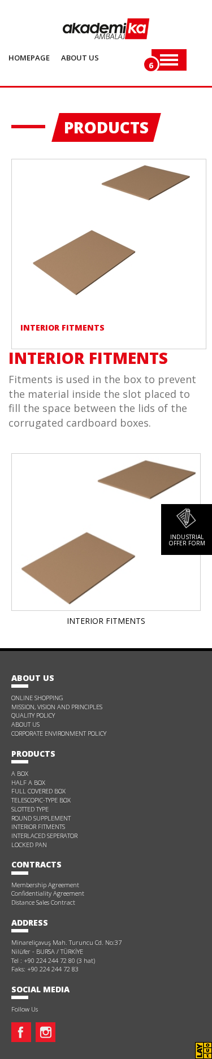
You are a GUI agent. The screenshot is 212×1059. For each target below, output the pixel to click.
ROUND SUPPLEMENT (41, 818)
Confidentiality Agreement (47, 893)
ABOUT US (25, 724)
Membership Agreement (45, 884)
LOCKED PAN (29, 844)
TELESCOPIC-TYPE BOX (41, 800)
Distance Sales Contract (43, 902)
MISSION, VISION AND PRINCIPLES (56, 706)
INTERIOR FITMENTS (38, 826)
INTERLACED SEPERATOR (44, 835)
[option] (106, 542)
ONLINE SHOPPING (37, 697)
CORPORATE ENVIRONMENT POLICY (58, 733)
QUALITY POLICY (33, 715)
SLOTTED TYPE (30, 809)
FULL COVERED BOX (38, 791)
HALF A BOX (28, 782)
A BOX (19, 773)
